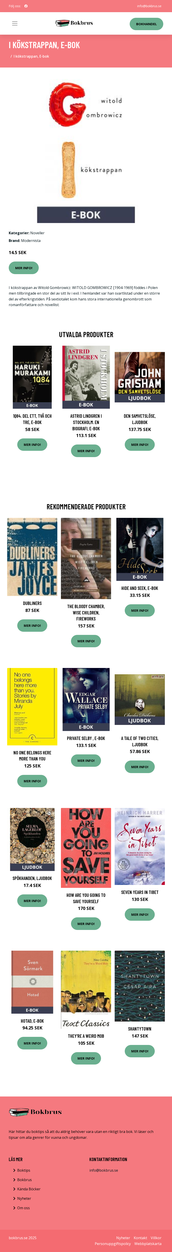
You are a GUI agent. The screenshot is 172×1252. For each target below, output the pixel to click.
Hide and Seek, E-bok (139, 588)
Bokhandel (146, 24)
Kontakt (140, 1237)
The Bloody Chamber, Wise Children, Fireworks (86, 612)
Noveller (37, 232)
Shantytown (139, 1028)
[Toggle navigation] (15, 23)
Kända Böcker (29, 1189)
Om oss (23, 1207)
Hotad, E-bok (32, 1021)
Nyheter (24, 1198)
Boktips (23, 1170)
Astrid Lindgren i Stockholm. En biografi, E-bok (86, 422)
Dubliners (32, 603)
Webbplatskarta (147, 1243)
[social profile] (26, 6)
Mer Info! (23, 268)
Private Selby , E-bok (86, 738)
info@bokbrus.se (149, 6)
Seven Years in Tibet (140, 892)
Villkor (156, 1237)
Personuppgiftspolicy (113, 1243)
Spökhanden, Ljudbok (32, 878)
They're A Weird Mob (86, 1036)
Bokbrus (24, 1179)
